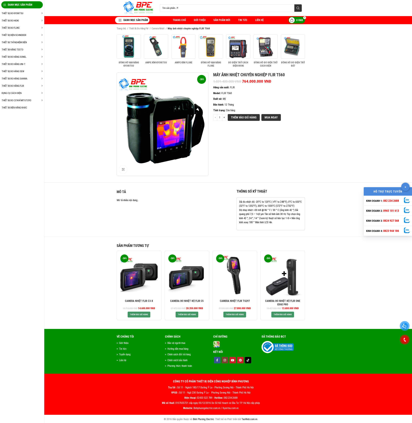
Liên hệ (122, 360)
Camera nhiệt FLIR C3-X (139, 300)
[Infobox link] (129, 50)
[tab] (121, 193)
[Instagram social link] (225, 360)
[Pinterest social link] (240, 360)
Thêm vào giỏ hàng (244, 117)
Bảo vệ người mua (176, 343)
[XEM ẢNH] (123, 169)
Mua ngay (271, 117)
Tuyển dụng (125, 354)
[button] (139, 314)
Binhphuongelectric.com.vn (206, 408)
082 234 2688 (391, 200)
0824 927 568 (391, 220)
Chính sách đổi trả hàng (179, 354)
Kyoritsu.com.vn (231, 408)
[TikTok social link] (248, 360)
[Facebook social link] (217, 360)
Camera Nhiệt (158, 28)
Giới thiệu (123, 343)
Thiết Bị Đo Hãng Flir (139, 28)
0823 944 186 (391, 230)
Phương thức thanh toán (179, 365)
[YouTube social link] (232, 360)
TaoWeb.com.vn (249, 419)
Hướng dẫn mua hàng (177, 348)
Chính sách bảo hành (177, 360)
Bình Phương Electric (203, 419)
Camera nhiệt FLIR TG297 (235, 300)
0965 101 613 (391, 210)
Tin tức (122, 348)
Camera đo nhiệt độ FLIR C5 (187, 300)
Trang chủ (121, 28)
